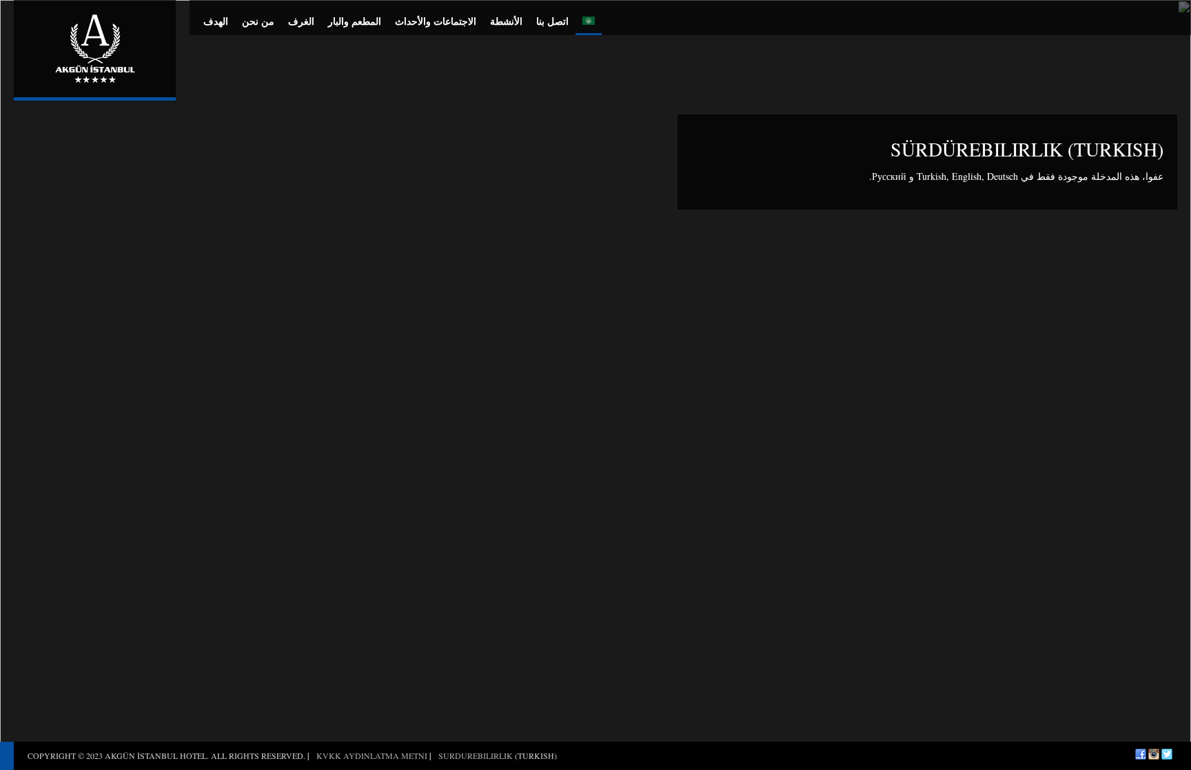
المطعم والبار (354, 21)
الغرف (301, 21)
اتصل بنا (552, 21)
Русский (889, 176)
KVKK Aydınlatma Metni (371, 755)
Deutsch (1002, 176)
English (966, 176)
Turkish (931, 176)
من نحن (258, 21)
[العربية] (589, 17)
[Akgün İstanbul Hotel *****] (95, 48)
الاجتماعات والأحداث (435, 21)
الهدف (215, 21)
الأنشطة (506, 21)
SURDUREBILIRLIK (475, 755)
